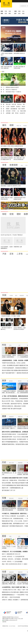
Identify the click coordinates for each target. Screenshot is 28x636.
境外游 (19, 381)
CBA (26, 165)
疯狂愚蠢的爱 (14, 108)
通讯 (16, 295)
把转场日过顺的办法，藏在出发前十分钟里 (14, 406)
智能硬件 (21, 295)
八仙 (18, 111)
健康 (4, 416)
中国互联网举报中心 (8, 612)
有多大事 (14, 104)
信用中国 (4, 621)
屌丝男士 (18, 106)
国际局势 (11, 498)
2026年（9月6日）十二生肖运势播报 (12, 561)
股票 (26, 214)
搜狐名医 (20, 416)
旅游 (4, 380)
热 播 (2, 104)
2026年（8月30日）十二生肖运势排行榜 (13, 556)
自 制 (2, 106)
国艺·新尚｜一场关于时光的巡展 (11, 597)
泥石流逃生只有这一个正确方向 (13, 91)
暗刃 (24, 104)
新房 (19, 13)
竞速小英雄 (23, 111)
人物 (19, 345)
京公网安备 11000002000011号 (10, 620)
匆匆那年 (13, 106)
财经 (4, 214)
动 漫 (2, 111)
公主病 (8, 106)
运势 (19, 536)
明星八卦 (19, 125)
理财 (10, 13)
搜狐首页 (6, 3)
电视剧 (25, 125)
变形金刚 (8, 111)
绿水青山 (19, 104)
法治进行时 (22, 113)
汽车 (4, 254)
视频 (11, 125)
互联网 (11, 295)
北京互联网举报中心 (19, 612)
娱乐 (4, 125)
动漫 (4, 572)
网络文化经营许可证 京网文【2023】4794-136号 (12, 618)
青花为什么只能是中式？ (12, 89)
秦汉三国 (11, 462)
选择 (13, 113)
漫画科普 (20, 572)
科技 (4, 295)
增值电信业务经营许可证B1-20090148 (10, 617)
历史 (4, 462)
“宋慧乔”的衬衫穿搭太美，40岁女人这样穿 (13, 363)
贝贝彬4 (14, 111)
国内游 (10, 381)
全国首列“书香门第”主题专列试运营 (11, 408)
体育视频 (13, 165)
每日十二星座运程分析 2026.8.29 (11, 554)
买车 (11, 254)
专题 (10, 11)
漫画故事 (11, 572)
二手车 (20, 254)
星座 (4, 536)
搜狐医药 (11, 416)
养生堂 (17, 113)
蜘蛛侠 (8, 108)
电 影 (2, 108)
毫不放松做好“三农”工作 (8, 490)
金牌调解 (8, 113)
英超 (19, 11)
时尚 (4, 345)
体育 (4, 165)
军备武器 (20, 498)
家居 (23, 13)
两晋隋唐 (20, 462)
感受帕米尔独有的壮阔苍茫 (12, 87)
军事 (6, 11)
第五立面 (8, 104)
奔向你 (23, 106)
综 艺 (2, 113)
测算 (10, 536)
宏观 (6, 13)
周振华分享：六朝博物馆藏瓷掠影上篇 (12, 488)
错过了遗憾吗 (21, 108)
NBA (23, 11)
